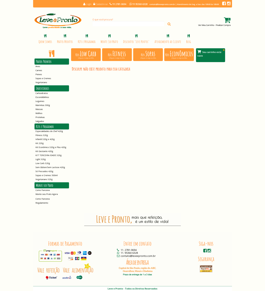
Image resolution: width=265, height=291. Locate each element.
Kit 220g (39, 143)
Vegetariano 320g (44, 179)
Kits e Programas (87, 41)
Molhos (38, 113)
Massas (39, 109)
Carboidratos (41, 93)
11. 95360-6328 (129, 252)
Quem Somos (45, 41)
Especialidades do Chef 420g (49, 131)
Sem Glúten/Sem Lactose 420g (50, 167)
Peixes (38, 74)
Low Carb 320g (42, 163)
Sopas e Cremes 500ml (46, 175)
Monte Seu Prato (109, 41)
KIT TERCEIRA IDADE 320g (48, 155)
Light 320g (40, 159)
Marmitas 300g (42, 105)
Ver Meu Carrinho (206, 25)
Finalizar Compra (223, 25)
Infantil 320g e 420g (45, 139)
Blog (188, 41)
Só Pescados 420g (44, 171)
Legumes (39, 101)
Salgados (39, 121)
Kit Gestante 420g (44, 151)
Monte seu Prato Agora (46, 194)
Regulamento (41, 202)
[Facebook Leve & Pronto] (224, 4)
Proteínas (40, 117)
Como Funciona (42, 190)
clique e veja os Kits (85, 54)
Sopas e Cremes (43, 78)
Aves (37, 66)
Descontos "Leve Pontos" (136, 41)
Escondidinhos (42, 97)
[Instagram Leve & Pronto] (228, 4)
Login (88, 4)
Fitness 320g (41, 135)
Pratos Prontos (65, 41)
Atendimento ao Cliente (168, 41)
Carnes (38, 70)
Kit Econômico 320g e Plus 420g (50, 147)
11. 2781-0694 (129, 250)
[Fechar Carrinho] (224, 50)
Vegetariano (41, 82)
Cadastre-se (102, 4)
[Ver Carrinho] (227, 20)
